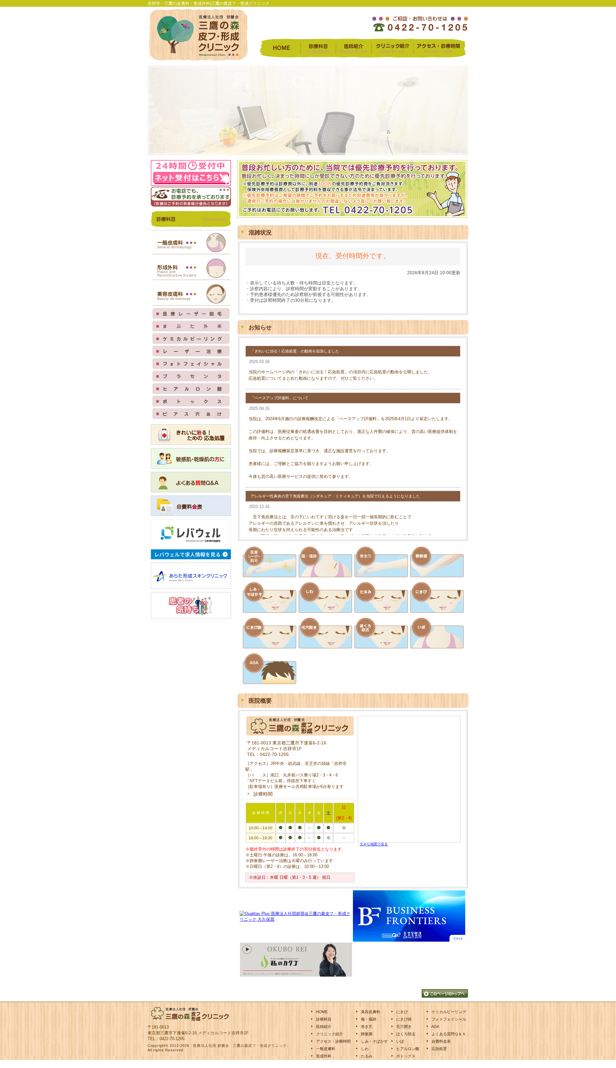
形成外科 (323, 1056)
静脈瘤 (366, 1034)
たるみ (366, 1056)
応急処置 (439, 1049)
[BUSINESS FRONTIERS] (409, 940)
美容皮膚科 (370, 1012)
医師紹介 (323, 1026)
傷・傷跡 (368, 1019)
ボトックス (405, 1056)
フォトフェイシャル (448, 1019)
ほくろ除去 (405, 1034)
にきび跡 (403, 1019)
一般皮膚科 (325, 1049)
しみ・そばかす (374, 1041)
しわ (364, 1049)
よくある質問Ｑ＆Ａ (448, 1034)
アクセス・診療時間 (333, 1041)
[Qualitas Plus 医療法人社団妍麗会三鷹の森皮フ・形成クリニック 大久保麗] (296, 919)
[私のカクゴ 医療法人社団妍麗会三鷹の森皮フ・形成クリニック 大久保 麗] (296, 975)
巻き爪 (366, 1026)
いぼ (399, 1041)
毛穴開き (403, 1026)
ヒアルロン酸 (407, 1049)
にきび (401, 1012)
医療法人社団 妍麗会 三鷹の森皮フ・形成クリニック (240, 1045)
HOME (321, 1012)
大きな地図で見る (374, 844)
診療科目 (323, 1019)
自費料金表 (441, 1041)
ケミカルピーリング (448, 1012)
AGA (435, 1026)
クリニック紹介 (329, 1034)
